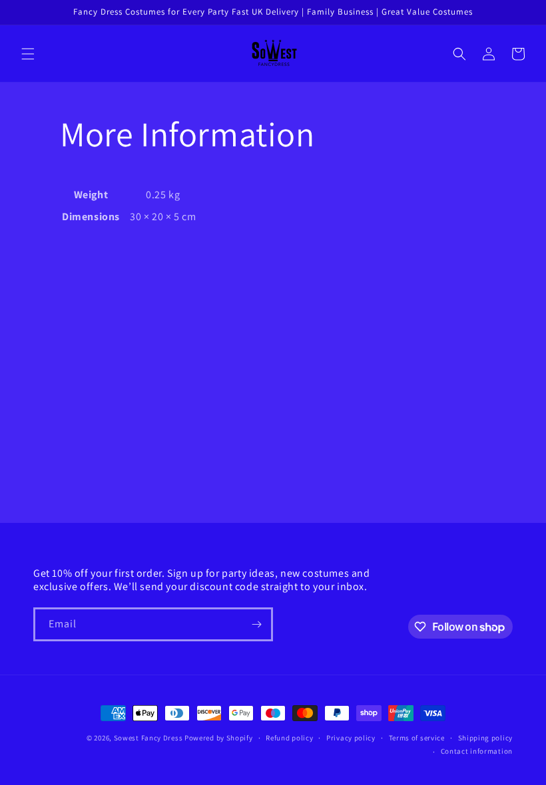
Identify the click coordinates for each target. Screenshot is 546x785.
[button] (28, 54)
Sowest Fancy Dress (148, 737)
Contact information (477, 751)
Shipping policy (485, 737)
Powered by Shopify (218, 737)
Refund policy (289, 737)
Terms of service (417, 737)
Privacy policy (351, 737)
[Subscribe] (256, 624)
